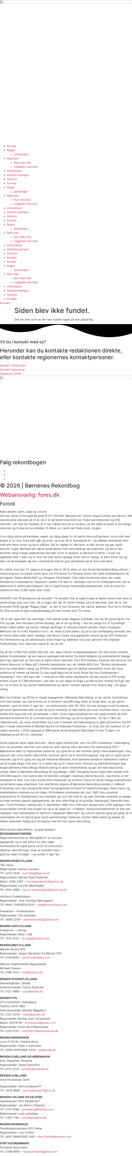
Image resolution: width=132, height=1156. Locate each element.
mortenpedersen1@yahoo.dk (44, 881)
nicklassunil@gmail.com (40, 1022)
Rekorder (13, 158)
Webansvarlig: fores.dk (29, 494)
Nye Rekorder (23, 237)
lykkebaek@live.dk (34, 1117)
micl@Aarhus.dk (32, 972)
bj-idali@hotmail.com (36, 938)
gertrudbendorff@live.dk (39, 1090)
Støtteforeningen (18, 175)
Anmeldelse (14, 171)
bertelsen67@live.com (36, 957)
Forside (11, 146)
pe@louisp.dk (47, 1050)
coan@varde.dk (33, 991)
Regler (11, 150)
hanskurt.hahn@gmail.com (40, 1151)
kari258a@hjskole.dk (36, 873)
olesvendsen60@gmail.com (41, 919)
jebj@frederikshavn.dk (52, 904)
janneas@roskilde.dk (35, 1069)
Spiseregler (21, 154)
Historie (12, 179)
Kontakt (12, 257)
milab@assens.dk (34, 1014)
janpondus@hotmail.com (38, 1109)
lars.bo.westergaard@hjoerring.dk (45, 889)
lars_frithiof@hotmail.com (54, 1136)
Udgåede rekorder (26, 166)
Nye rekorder (22, 162)
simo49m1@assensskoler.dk (40, 1031)
